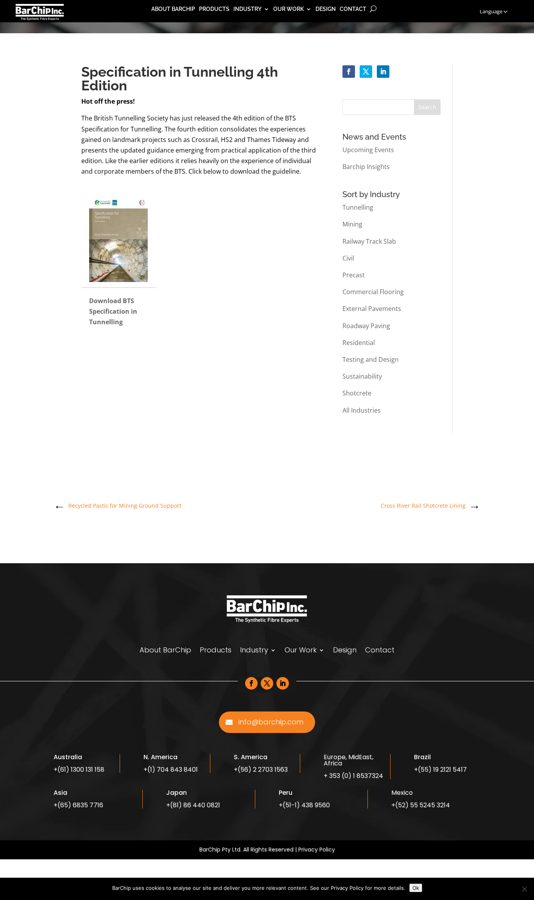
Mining (352, 224)
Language (491, 11)
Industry (247, 9)
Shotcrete (356, 393)
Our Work (288, 9)
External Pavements (371, 308)
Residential (358, 342)
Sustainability (362, 376)
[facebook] (348, 71)
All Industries (361, 410)
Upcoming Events (368, 150)
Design (325, 9)
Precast (353, 275)
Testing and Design (370, 359)
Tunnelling (357, 207)
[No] (524, 889)
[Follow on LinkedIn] (282, 683)
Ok (415, 888)
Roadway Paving (366, 326)
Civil (348, 258)
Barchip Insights (366, 166)
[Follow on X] (267, 683)
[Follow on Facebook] (251, 683)
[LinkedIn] (383, 71)
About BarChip (173, 9)
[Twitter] (366, 71)
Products (214, 9)
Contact (353, 9)
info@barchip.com (270, 722)
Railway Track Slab (369, 241)
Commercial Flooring (373, 291)
